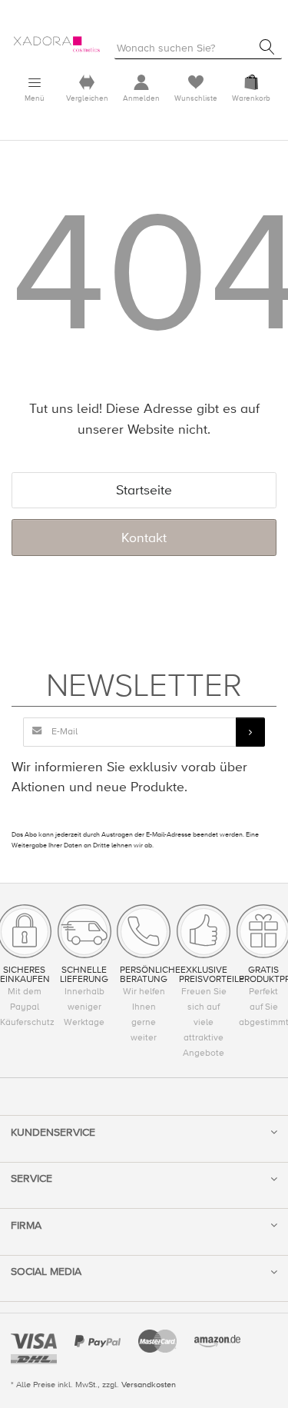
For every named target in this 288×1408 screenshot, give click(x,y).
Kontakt (144, 538)
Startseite (144, 490)
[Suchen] (267, 47)
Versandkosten (148, 1385)
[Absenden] (250, 732)
